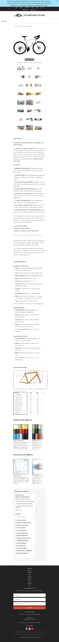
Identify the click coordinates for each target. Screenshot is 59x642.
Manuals (29, 578)
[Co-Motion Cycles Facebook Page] (26, 629)
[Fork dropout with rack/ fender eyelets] (38, 85)
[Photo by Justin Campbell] (21, 128)
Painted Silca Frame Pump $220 (24, 522)
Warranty (29, 572)
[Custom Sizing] (20, 474)
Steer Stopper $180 (21, 545)
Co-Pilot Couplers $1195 (22, 533)
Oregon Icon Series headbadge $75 (24, 550)
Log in (42, 7)
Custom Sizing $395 (21, 530)
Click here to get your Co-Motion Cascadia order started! (27, 235)
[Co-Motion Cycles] (29, 15)
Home (16, 7)
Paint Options (18, 514)
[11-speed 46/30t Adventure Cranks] (21, 94)
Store (32, 7)
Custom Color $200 (21, 520)
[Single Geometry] (30, 389)
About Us (29, 570)
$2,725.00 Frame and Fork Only (23, 499)
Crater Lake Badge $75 (22, 548)
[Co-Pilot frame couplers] (38, 119)
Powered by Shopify (35, 637)
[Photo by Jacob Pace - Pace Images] (21, 102)
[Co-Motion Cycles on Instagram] (30, 629)
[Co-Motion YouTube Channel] (32, 629)
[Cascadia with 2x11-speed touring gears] (21, 85)
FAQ (29, 574)
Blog (37, 7)
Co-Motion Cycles (27, 637)
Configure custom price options (22, 497)
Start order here (18, 510)
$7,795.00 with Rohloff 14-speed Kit (24, 503)
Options (27, 7)
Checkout (33, 9)
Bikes (21, 7)
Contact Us (29, 583)
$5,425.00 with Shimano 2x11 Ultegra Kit (25, 501)
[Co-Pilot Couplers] (39, 474)
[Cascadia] (21, 68)
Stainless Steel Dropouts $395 (23, 538)
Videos (29, 579)
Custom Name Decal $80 (22, 525)
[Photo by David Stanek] (38, 128)
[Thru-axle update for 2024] (29, 68)
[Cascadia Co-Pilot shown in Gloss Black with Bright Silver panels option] (38, 102)
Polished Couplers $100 (22, 535)
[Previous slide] (14, 45)
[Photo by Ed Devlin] (29, 128)
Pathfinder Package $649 (22, 540)
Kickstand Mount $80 (21, 543)
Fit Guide (29, 576)
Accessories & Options (20, 527)
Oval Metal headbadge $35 (23, 553)
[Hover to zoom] (29, 45)
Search (29, 581)
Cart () (26, 9)
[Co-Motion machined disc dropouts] (21, 111)
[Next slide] (44, 45)
